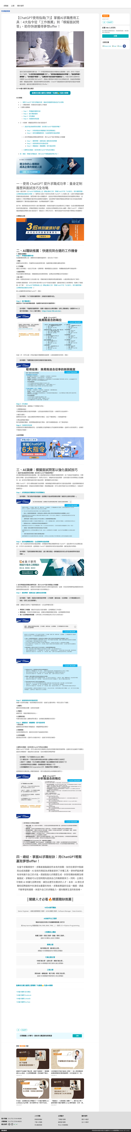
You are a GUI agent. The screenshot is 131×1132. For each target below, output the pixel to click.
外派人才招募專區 (63, 1125)
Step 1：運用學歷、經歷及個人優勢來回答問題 (42, 141)
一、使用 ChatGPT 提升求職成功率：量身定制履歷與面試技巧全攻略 (42, 102)
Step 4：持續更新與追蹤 (31, 119)
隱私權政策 (4, 1130)
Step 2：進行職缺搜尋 (30, 114)
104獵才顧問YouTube (23, 1002)
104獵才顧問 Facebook (23, 995)
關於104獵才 (85, 1119)
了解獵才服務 (62, 1119)
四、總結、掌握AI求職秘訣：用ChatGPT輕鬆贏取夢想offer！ (39, 154)
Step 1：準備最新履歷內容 (31, 111)
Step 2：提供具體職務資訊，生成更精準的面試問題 (43, 133)
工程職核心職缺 (50, 932)
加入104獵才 (85, 1122)
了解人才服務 (38, 1122)
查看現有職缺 (38, 1119)
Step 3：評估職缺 (29, 116)
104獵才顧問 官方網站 (23, 992)
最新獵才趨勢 (62, 1122)
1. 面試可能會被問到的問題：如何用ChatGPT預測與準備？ (42, 127)
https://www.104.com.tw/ (51, 311)
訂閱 (115, 36)
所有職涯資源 (5, 11)
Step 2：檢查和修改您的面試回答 (37, 143)
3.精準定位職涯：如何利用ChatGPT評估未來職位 (39, 150)
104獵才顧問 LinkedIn (23, 999)
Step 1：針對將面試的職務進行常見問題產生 (41, 131)
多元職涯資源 (38, 1125)
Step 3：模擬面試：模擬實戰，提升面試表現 (41, 146)
